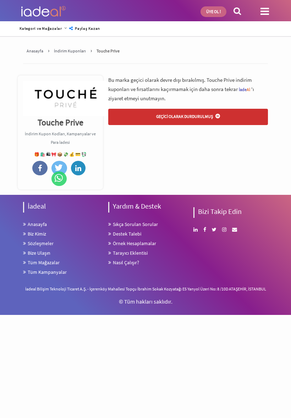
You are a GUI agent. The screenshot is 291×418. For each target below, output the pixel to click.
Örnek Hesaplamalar (134, 243)
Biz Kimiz (37, 234)
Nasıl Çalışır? (126, 262)
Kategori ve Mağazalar (41, 28)
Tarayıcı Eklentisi (130, 253)
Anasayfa (37, 224)
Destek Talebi (127, 234)
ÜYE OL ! (213, 11)
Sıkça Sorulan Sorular (135, 224)
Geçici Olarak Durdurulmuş (185, 116)
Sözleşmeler (41, 243)
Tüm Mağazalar (44, 262)
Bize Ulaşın (39, 253)
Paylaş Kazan (87, 28)
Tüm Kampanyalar (47, 272)
